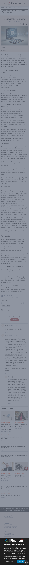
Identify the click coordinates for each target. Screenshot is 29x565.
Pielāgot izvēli (9, 561)
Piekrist (21, 561)
